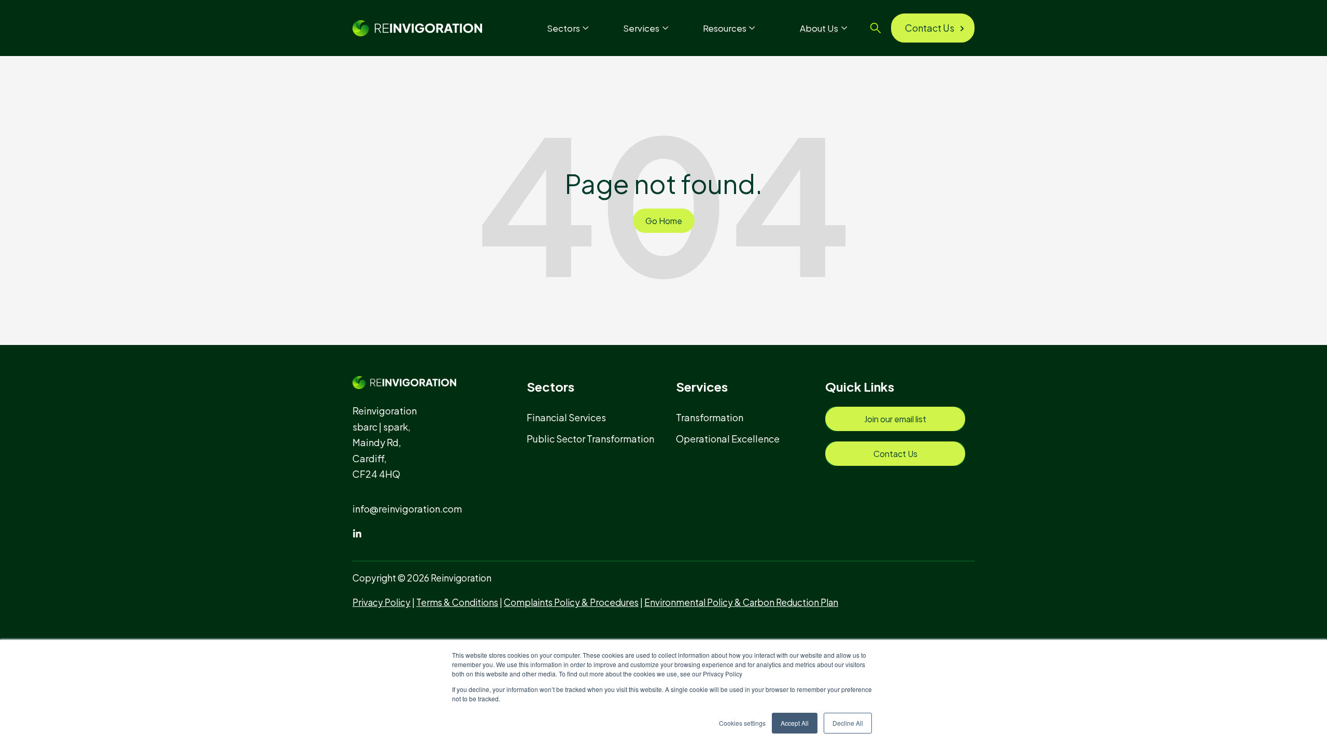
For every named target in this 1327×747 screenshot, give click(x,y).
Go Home (663, 220)
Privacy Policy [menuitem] (381, 602)
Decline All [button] (847, 722)
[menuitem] (571, 417)
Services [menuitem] (702, 386)
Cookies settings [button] (742, 722)
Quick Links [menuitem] (859, 386)
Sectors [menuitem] (550, 386)
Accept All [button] (795, 722)
